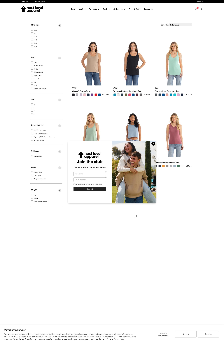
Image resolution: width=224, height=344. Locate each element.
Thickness (35, 151)
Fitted (36, 198)
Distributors (24, 1)
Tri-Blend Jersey (39, 140)
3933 (35, 33)
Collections (118, 9)
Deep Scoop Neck (40, 179)
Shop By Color (135, 9)
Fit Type (34, 190)
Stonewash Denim (40, 88)
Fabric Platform (37, 125)
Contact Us (199, 1)
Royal (35, 85)
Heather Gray (38, 66)
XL (34, 114)
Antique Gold (38, 72)
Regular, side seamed (41, 201)
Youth (105, 9)
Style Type (35, 25)
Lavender (37, 79)
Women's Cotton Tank (81, 91)
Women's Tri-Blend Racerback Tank (127, 91)
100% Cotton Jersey (40, 133)
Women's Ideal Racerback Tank (167, 91)
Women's (93, 9)
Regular (36, 195)
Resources (148, 9)
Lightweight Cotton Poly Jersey (44, 137)
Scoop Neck (38, 172)
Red (35, 82)
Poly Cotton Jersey (40, 130)
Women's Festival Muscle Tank (167, 163)
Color (33, 57)
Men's (81, 9)
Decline (208, 334)
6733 (35, 46)
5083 (35, 43)
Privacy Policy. (119, 339)
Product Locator (40, 1)
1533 (35, 30)
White (36, 69)
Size (32, 99)
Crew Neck (37, 175)
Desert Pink (37, 75)
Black (35, 62)
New (73, 9)
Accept (186, 334)
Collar (33, 167)
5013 (35, 36)
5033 (35, 40)
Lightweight (38, 156)
